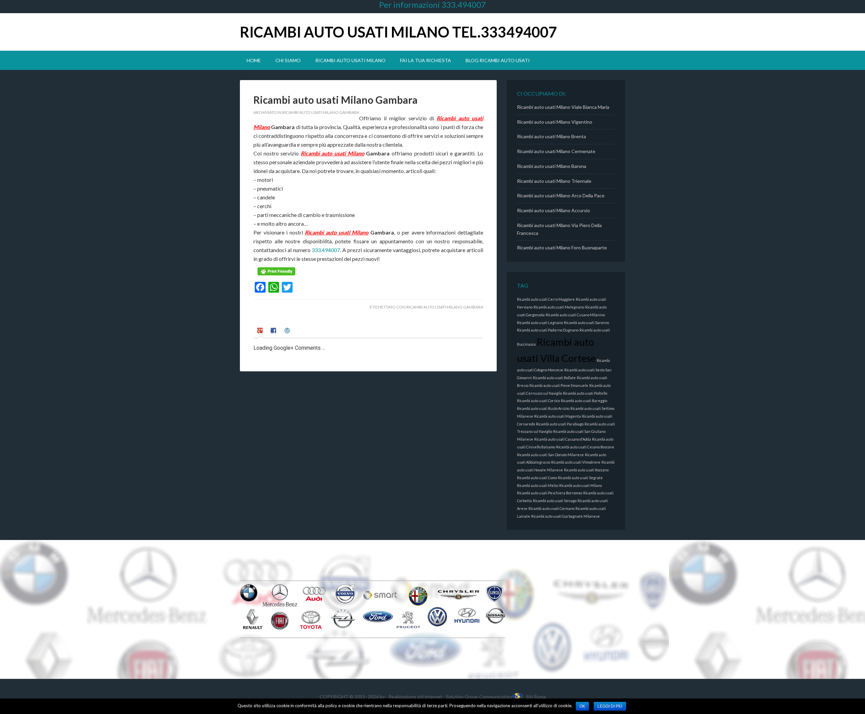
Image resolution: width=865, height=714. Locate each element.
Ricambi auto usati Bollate (554, 377)
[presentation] (260, 331)
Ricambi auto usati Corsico (538, 400)
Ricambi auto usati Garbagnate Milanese (565, 516)
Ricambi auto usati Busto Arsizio (543, 408)
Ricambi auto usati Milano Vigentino (554, 122)
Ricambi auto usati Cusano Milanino (575, 315)
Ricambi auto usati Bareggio (584, 400)
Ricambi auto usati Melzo (537, 485)
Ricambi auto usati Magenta (557, 416)
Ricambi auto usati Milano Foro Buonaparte (562, 247)
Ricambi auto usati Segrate (580, 477)
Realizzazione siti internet (415, 696)
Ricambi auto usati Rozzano (586, 470)
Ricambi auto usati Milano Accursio (553, 210)
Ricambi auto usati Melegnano (559, 307)
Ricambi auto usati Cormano (551, 508)
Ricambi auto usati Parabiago (560, 424)
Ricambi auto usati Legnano (540, 322)
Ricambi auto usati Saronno (586, 322)
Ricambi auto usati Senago (554, 500)
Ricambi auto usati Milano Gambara (320, 112)
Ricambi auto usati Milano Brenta (551, 136)
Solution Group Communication (479, 696)
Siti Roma (536, 696)
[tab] (260, 331)
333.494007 (326, 250)
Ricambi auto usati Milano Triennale (554, 181)
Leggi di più (609, 706)
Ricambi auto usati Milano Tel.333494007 (398, 32)
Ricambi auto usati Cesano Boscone (585, 447)
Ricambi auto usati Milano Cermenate (556, 151)
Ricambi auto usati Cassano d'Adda (562, 439)
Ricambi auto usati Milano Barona (551, 166)
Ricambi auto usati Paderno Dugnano (547, 330)
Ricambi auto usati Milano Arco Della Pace (560, 195)
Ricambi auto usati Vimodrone (575, 462)
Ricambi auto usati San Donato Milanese (550, 454)
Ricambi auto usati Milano (332, 153)
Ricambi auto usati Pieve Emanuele (558, 385)
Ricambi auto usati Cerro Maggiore (546, 299)
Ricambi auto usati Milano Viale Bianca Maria (563, 107)
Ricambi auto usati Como (537, 477)
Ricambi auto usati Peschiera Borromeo (549, 493)
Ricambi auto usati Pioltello (585, 393)
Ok (582, 706)
